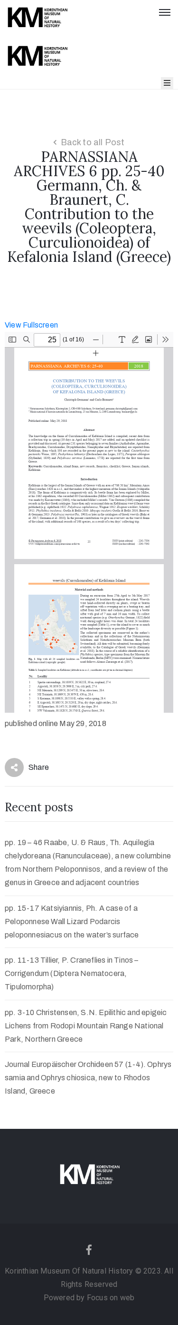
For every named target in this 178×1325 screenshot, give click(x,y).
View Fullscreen (31, 325)
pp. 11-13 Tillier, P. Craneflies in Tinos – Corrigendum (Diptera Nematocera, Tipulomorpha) (72, 973)
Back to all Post (93, 142)
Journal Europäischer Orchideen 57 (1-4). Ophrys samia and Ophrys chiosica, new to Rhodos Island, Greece (88, 1077)
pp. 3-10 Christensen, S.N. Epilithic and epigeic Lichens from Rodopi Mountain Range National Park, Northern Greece (86, 1025)
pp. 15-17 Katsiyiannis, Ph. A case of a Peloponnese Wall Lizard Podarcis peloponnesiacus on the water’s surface (72, 921)
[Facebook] (89, 1249)
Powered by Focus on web (89, 1297)
